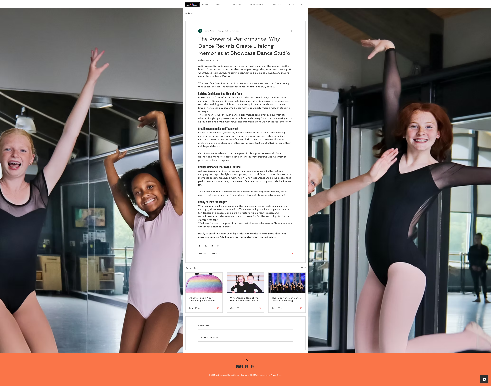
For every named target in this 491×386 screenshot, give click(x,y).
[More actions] (291, 30)
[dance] (204, 283)
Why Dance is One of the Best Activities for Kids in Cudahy (244, 299)
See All (303, 268)
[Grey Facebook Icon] (301, 4)
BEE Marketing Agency (259, 375)
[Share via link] (218, 245)
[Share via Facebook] (199, 245)
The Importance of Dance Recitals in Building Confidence (286, 299)
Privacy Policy (276, 375)
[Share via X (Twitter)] (205, 245)
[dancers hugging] (245, 283)
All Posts (189, 13)
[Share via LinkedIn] (212, 245)
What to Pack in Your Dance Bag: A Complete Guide (202, 299)
